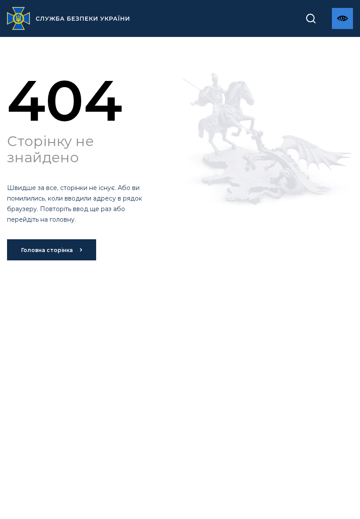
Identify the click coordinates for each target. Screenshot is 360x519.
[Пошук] (311, 18)
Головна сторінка (47, 250)
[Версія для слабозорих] (342, 18)
